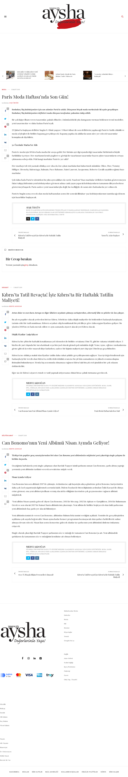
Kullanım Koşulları (70, 772)
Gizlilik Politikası (90, 772)
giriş (26, 265)
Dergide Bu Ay (69, 641)
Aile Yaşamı (4, 743)
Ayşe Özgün (13, 103)
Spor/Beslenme (69, 667)
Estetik (2, 713)
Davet (66, 675)
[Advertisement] (64, 52)
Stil (65, 624)
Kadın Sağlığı (68, 663)
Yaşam (2, 739)
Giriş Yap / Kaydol (70, 679)
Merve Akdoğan (15, 306)
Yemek (66, 636)
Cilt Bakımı (3, 717)
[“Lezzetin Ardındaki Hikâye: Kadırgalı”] (56, 75)
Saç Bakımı (4, 721)
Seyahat (5, 287)
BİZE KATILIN (37, 772)
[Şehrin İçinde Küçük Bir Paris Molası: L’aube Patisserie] (17, 75)
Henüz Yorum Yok (15, 250)
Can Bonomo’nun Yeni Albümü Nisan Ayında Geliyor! (55, 443)
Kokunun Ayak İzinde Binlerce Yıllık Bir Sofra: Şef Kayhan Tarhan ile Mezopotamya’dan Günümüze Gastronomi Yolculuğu (112, 75)
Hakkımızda (14, 772)
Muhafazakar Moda (71, 611)
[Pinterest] (40, 658)
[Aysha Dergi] (64, 16)
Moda (4, 89)
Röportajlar (68, 632)
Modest (66, 628)
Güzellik (3, 704)
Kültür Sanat (7, 435)
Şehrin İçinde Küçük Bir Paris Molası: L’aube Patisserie (34, 75)
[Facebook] (22, 658)
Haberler (67, 615)
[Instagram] (28, 658)
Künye (103, 772)
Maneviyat (3, 747)
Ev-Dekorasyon (5, 752)
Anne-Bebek (68, 658)
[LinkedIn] (34, 658)
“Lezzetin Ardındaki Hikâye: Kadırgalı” (72, 75)
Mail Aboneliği (51, 772)
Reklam (25, 772)
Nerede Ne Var (5, 760)
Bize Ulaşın (114, 772)
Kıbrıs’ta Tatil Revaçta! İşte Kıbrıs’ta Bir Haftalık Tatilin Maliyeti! (57, 297)
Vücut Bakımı (4, 725)
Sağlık (66, 654)
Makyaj (2, 708)
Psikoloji (67, 671)
